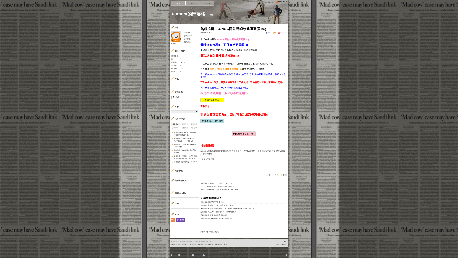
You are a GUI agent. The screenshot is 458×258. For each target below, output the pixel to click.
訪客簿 (207, 3)
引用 (276, 175)
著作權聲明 (209, 244)
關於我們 (185, 244)
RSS (172, 220)
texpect (173, 43)
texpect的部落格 (188, 13)
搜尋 (196, 84)
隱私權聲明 (218, 244)
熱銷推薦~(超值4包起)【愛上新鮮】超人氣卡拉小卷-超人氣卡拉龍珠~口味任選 (227, 209)
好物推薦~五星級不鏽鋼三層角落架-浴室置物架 (216, 218)
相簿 (193, 3)
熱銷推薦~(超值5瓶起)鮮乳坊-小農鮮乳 (213, 215)
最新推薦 (194, 124)
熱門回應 (185, 128)
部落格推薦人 (181, 193)
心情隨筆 (211, 183)
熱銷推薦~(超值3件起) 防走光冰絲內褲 (185, 151)
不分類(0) (176, 97)
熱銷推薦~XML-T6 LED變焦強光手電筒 (220, 186)
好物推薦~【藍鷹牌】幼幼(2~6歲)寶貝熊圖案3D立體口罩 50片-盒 (185, 157)
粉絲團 (175, 256)
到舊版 (211, 15)
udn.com (284, 244)
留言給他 (187, 42)
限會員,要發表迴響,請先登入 (210, 232)
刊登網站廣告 (175, 244)
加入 (275, 256)
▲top (285, 241)
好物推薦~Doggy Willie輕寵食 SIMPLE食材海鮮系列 (218, 212)
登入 (271, 256)
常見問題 (193, 244)
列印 (285, 175)
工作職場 (219, 183)
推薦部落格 (188, 36)
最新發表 (175, 124)
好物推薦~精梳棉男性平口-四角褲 (212, 202)
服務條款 (201, 244)
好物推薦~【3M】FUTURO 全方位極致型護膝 (222, 189)
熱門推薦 (194, 128)
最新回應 (185, 124)
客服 (225, 244)
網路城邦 (282, 256)
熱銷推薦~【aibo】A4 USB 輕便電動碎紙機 (185, 145)
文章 (178, 3)
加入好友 (187, 33)
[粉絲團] (171, 255)
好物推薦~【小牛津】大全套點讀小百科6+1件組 (216, 205)
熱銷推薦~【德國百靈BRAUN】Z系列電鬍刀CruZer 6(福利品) (185, 140)
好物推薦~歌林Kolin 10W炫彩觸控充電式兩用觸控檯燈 (185, 134)
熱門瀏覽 (175, 128)
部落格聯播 (180, 220)
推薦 (268, 175)
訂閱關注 (187, 39)
